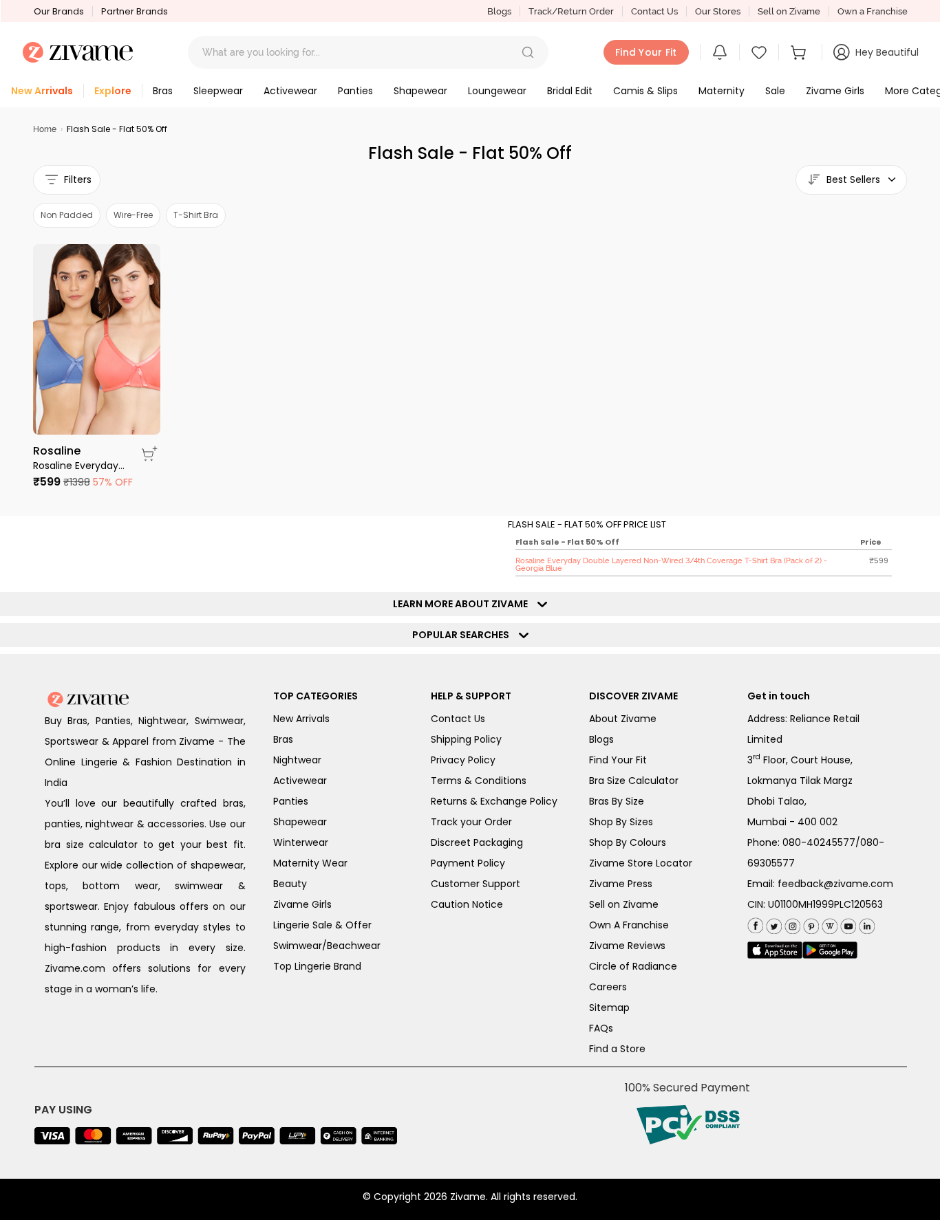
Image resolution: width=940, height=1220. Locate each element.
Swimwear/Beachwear (327, 945)
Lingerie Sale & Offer (322, 925)
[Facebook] (755, 924)
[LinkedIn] (865, 923)
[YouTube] (846, 923)
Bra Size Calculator (634, 780)
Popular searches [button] (463, 635)
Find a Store (617, 1049)
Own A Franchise (629, 925)
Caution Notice (467, 904)
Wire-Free (133, 215)
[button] (528, 52)
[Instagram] (791, 923)
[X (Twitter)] (772, 923)
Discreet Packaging (477, 842)
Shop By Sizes (621, 822)
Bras (283, 739)
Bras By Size (616, 801)
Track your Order (471, 822)
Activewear (300, 780)
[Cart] (800, 52)
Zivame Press (620, 884)
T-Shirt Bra (195, 215)
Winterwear (300, 842)
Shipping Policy (466, 739)
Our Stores (717, 11)
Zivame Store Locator (640, 863)
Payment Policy (468, 863)
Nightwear (297, 760)
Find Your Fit (618, 760)
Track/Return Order (571, 11)
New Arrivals (301, 719)
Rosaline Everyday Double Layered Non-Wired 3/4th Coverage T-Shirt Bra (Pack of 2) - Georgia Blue (79, 465)
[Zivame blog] (828, 923)
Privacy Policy (463, 760)
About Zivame (622, 719)
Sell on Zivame (789, 11)
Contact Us (654, 11)
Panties (290, 801)
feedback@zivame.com (835, 884)
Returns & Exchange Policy (494, 801)
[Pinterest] (809, 923)
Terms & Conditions (478, 780)
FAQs (601, 1028)
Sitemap (609, 1007)
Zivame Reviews (627, 945)
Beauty (290, 884)
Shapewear (300, 822)
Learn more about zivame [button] (463, 604)
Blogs (499, 11)
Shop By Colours (627, 842)
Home (44, 129)
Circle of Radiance (633, 966)
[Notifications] (720, 52)
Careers (608, 987)
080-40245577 (818, 842)
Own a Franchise (872, 11)
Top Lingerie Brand (317, 966)
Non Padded (67, 215)
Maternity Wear (310, 863)
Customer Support (475, 884)
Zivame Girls (302, 904)
